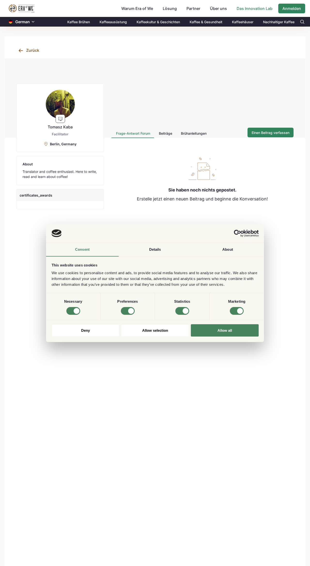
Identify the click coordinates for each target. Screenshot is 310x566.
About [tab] (227, 249)
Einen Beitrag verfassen (270, 133)
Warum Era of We (137, 8)
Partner (193, 8)
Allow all (224, 330)
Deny (85, 330)
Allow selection (155, 330)
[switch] (128, 311)
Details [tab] (155, 249)
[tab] (132, 133)
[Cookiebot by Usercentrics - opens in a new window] (237, 233)
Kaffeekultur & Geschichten (158, 22)
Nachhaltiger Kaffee (278, 22)
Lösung (170, 8)
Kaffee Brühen (78, 22)
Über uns (218, 8)
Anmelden (291, 8)
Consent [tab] (82, 249)
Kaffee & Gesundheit (206, 22)
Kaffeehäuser (242, 22)
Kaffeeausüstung (113, 22)
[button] (33, 22)
